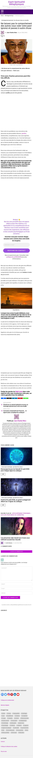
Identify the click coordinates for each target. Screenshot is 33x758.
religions (19, 725)
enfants (17, 718)
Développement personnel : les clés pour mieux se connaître (16, 514)
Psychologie (5, 725)
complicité (24, 715)
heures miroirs (5, 720)
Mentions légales (5, 705)
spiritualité (16, 727)
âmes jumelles (5, 732)
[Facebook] (3, 398)
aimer (3, 713)
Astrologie (24, 713)
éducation (21, 732)
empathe (10, 718)
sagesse (26, 725)
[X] (9, 398)
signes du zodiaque (6, 727)
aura (3, 715)
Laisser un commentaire (16, 551)
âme (27, 730)
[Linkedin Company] (14, 694)
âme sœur (14, 732)
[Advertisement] (16, 112)
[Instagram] (8, 694)
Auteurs (3, 741)
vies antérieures (10, 730)
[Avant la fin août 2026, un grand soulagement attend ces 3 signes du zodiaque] (16, 487)
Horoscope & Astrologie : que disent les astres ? (12, 466)
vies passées (20, 730)
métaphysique (23, 720)
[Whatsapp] (25, 398)
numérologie (5, 723)
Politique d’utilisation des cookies (9, 746)
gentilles (24, 133)
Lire (3, 474)
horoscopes (14, 720)
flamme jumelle (24, 718)
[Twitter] (5, 694)
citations (18, 715)
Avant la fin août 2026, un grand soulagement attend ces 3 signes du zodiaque (16, 500)
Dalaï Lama (18, 391)
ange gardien (16, 713)
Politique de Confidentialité (7, 700)
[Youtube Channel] (18, 694)
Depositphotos (16, 309)
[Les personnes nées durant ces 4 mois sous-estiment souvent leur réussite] (16, 526)
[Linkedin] (14, 398)
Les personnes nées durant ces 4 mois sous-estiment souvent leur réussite (15, 538)
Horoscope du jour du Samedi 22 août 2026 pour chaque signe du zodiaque (15, 470)
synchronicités (25, 727)
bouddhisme (10, 715)
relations (13, 725)
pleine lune (21, 723)
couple (3, 718)
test (3, 730)
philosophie (13, 723)
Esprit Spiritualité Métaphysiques (16, 3)
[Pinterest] (20, 398)
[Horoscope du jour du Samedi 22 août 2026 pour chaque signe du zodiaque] (16, 456)
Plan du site (4, 751)
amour (9, 713)
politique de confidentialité (13, 257)
